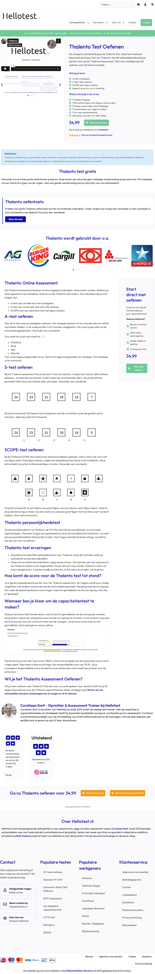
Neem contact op (18, 902)
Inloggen (146, 22)
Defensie (87, 878)
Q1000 (47, 932)
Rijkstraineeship (90, 931)
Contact (132, 22)
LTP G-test (49, 917)
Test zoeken (98, 22)
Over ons (116, 22)
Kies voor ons (16, 917)
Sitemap (89, 956)
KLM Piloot (88, 900)
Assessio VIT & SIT (53, 879)
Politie (85, 916)
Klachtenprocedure (132, 909)
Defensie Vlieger (91, 885)
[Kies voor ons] (5, 918)
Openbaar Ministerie (93, 908)
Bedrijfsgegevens (131, 879)
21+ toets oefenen (53, 872)
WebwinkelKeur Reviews (79, 970)
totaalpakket (103, 130)
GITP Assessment (52, 898)
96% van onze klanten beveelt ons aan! (97, 135)
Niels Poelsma (23, 835)
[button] (2, 85)
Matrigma (48, 924)
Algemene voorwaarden (135, 872)
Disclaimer (128, 902)
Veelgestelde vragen (20, 888)
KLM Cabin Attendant (93, 893)
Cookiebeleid (129, 894)
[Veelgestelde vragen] (5, 890)
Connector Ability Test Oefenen (55, 889)
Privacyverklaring (132, 917)
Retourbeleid (129, 925)
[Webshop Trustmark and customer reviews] (41, 772)
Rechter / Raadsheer (93, 923)
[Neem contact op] (5, 904)
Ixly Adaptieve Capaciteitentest (52, 907)
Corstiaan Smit (120, 828)
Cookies (132, 956)
